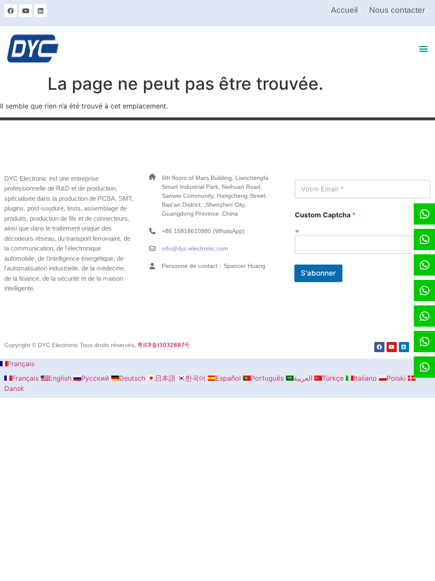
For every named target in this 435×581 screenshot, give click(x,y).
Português (268, 378)
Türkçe (334, 378)
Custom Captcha (325, 215)
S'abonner (318, 273)
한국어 (196, 378)
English (60, 378)
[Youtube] (25, 10)
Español (229, 378)
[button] (424, 48)
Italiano (366, 378)
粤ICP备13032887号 (163, 345)
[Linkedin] (40, 10)
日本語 (166, 378)
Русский (96, 378)
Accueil (344, 10)
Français (21, 363)
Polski (397, 378)
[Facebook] (10, 10)
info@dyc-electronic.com (195, 248)
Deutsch (133, 378)
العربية (304, 378)
